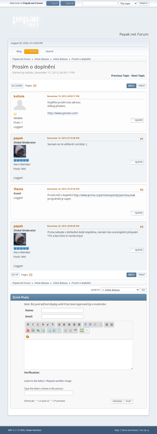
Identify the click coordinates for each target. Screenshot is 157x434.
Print (142, 85)
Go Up (14, 274)
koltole (19, 96)
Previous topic (120, 75)
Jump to (95, 289)
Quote (138, 120)
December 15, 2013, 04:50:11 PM (63, 96)
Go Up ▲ (144, 430)
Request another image (59, 381)
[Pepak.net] (15, 173)
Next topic (138, 75)
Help (116, 430)
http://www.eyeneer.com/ (62, 113)
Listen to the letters (34, 381)
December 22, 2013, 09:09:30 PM (63, 225)
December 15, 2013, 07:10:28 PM (63, 138)
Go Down (16, 85)
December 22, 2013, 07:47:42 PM (63, 188)
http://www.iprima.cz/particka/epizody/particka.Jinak (104, 195)
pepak (18, 138)
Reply (131, 85)
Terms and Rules (130, 430)
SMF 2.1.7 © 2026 (16, 430)
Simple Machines (34, 430)
